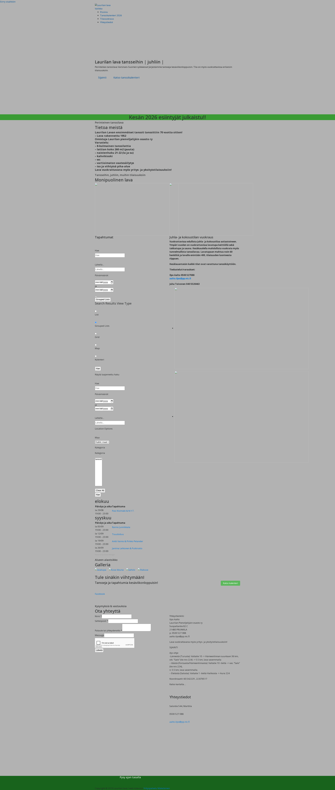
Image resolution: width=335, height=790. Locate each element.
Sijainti (102, 77)
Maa (97, 437)
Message (99, 635)
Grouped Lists (103, 299)
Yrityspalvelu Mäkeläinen (157, 788)
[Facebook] (120, 781)
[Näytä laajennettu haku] (96, 296)
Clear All (100, 490)
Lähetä (99, 650)
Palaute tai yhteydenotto (108, 630)
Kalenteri (99, 359)
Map (97, 348)
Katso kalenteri (230, 583)
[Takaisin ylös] (96, 784)
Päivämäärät (101, 275)
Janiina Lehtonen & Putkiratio (127, 548)
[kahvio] (130, 569)
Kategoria (100, 452)
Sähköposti (101, 620)
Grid (97, 337)
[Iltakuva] (143, 569)
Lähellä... (99, 264)
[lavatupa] (101, 569)
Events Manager (109, 555)
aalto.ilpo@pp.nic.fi (180, 278)
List (97, 314)
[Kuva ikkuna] (116, 569)
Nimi (98, 616)
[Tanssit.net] (122, 781)
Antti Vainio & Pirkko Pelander (127, 541)
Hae (97, 250)
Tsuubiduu (118, 534)
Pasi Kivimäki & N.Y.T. (123, 510)
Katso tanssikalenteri (126, 77)
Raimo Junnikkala (121, 527)
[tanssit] (98, 459)
